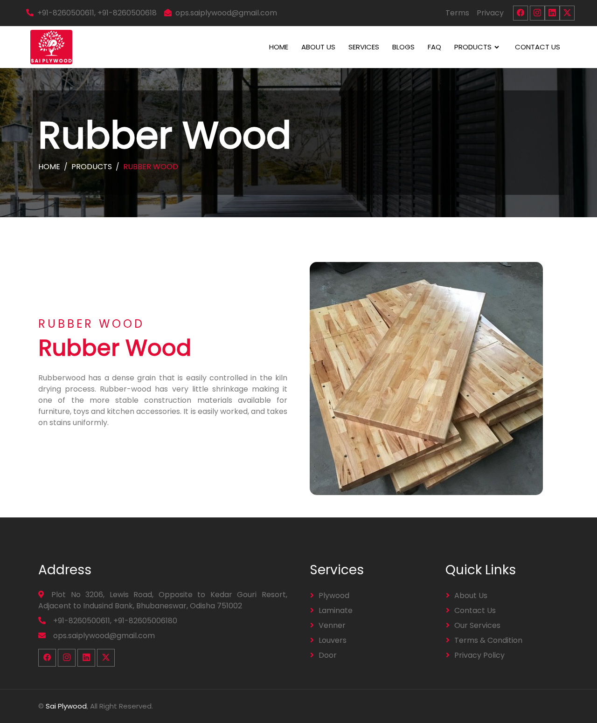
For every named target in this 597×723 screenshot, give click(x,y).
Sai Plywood (66, 706)
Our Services (477, 625)
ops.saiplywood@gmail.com (226, 12)
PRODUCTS (473, 47)
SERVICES (363, 47)
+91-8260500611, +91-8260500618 (97, 12)
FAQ (434, 47)
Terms (457, 12)
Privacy (490, 12)
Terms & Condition (488, 640)
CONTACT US (537, 47)
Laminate (336, 610)
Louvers (333, 640)
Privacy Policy (479, 655)
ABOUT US (318, 47)
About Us (470, 595)
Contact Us (475, 610)
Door (328, 655)
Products (91, 166)
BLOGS (403, 47)
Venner (332, 625)
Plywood (334, 595)
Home (49, 166)
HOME (278, 47)
